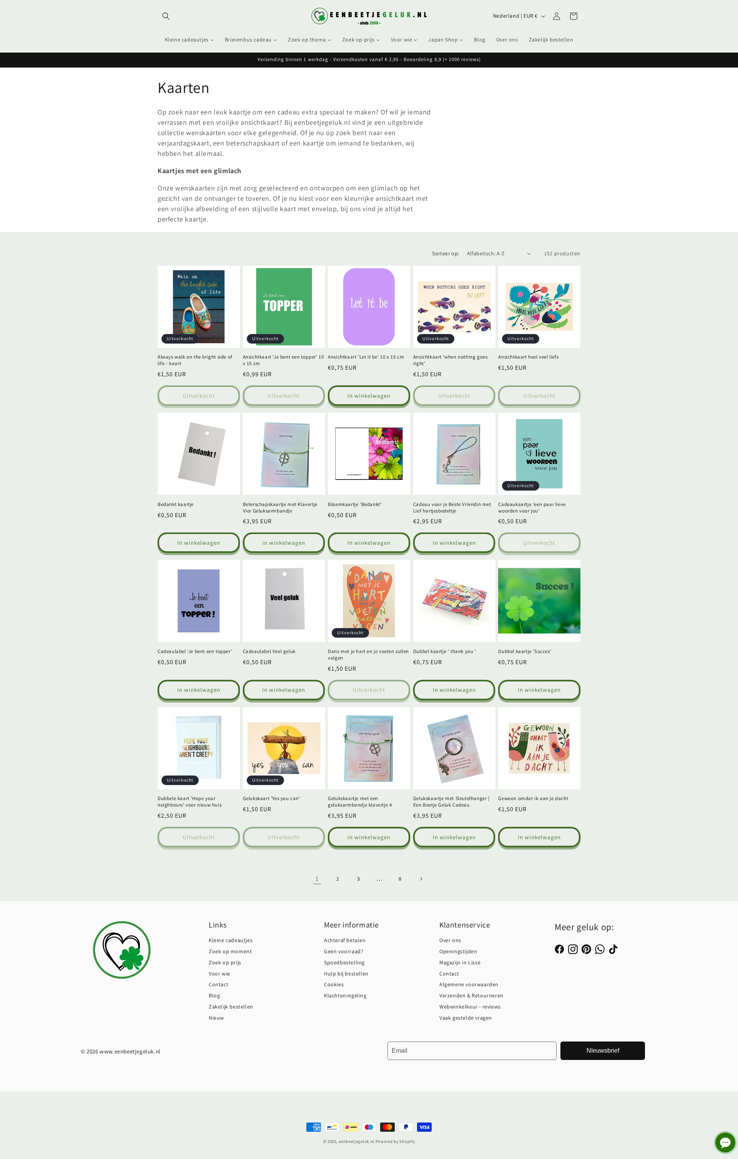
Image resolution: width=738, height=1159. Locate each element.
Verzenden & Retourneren (471, 995)
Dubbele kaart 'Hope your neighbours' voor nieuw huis (189, 801)
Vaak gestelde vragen (465, 1017)
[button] (166, 16)
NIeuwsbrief (603, 1050)
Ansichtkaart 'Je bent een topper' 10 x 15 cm (283, 360)
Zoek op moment (230, 951)
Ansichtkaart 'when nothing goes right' (450, 360)
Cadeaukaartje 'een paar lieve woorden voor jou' (531, 507)
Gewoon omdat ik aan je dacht (533, 798)
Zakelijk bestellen (231, 1006)
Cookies (334, 984)
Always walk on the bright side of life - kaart (195, 360)
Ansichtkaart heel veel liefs (528, 357)
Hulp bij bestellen (346, 973)
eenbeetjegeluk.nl (356, 1141)
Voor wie (219, 973)
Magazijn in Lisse (459, 962)
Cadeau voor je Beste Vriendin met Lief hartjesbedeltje (452, 507)
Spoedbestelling (344, 962)
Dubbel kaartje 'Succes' (524, 651)
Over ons (450, 940)
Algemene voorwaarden (469, 984)
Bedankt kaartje (176, 504)
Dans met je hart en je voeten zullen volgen (368, 654)
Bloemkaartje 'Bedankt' (354, 504)
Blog (214, 995)
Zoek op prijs (225, 962)
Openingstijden (458, 951)
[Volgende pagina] (420, 878)
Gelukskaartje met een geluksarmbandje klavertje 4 (360, 801)
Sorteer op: (445, 253)
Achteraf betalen (345, 940)
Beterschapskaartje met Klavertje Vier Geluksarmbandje (280, 507)
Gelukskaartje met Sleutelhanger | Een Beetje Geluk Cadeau (451, 801)
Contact (218, 984)
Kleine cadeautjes (231, 940)
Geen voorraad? (343, 951)
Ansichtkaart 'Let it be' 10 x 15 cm (366, 357)
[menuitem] (189, 39)
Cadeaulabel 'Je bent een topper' (195, 651)
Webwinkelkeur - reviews (470, 1006)
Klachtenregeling (345, 995)
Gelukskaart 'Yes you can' (271, 798)
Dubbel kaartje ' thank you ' (444, 651)
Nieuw (216, 1017)
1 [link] (317, 879)
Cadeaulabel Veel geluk (269, 651)
